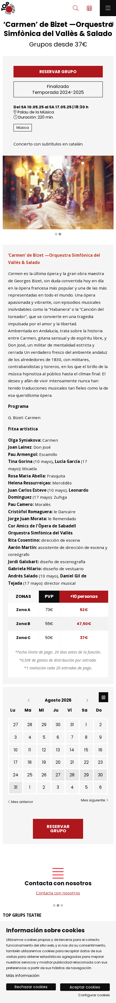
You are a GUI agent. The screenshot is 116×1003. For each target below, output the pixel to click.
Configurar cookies (94, 995)
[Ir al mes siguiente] (87, 700)
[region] (58, 196)
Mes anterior (21, 801)
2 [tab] (60, 234)
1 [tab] (56, 234)
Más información (22, 975)
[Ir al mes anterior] (29, 700)
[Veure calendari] (103, 697)
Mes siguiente (93, 800)
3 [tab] (61, 905)
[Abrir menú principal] (108, 8)
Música (22, 127)
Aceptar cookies (85, 987)
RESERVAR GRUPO (58, 71)
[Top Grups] (7, 8)
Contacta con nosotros (58, 892)
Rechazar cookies (31, 987)
